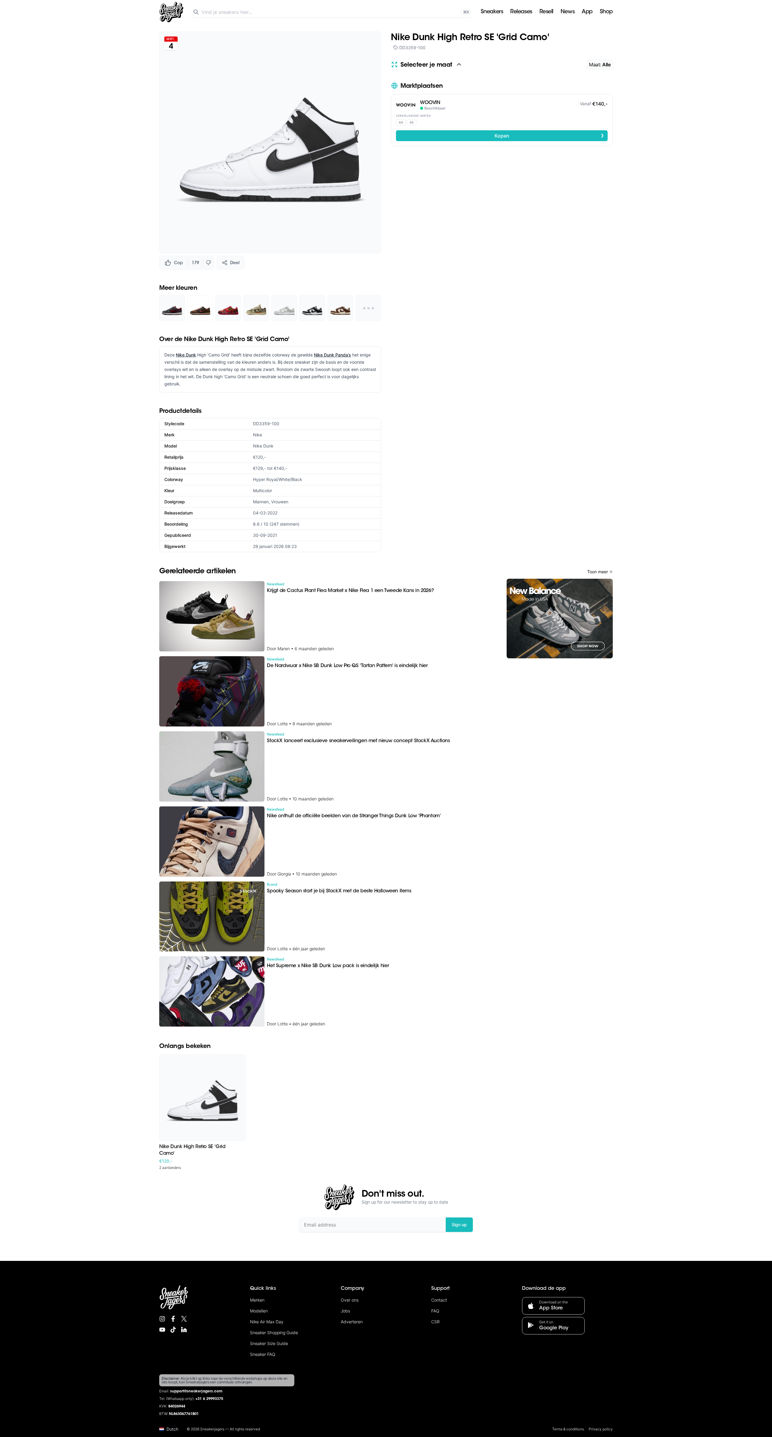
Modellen (259, 1310)
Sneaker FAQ (262, 1354)
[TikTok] (173, 1330)
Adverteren (352, 1321)
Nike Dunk (186, 354)
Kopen (549, 135)
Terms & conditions (568, 1429)
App (587, 12)
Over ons (350, 1299)
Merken (257, 1299)
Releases (521, 12)
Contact (439, 1299)
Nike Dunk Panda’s (332, 354)
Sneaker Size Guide (269, 1343)
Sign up (459, 1224)
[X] (184, 1319)
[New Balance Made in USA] (560, 618)
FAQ (435, 1310)
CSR (435, 1321)
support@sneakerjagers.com (196, 1391)
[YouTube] (162, 1330)
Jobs (345, 1310)
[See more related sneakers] (368, 308)
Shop (606, 12)
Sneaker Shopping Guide (274, 1332)
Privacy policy (601, 1429)
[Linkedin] (184, 1330)
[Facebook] (173, 1319)
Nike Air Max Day (266, 1321)
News (567, 12)
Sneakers (492, 12)
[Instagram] (162, 1319)
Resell (546, 12)
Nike (257, 434)
